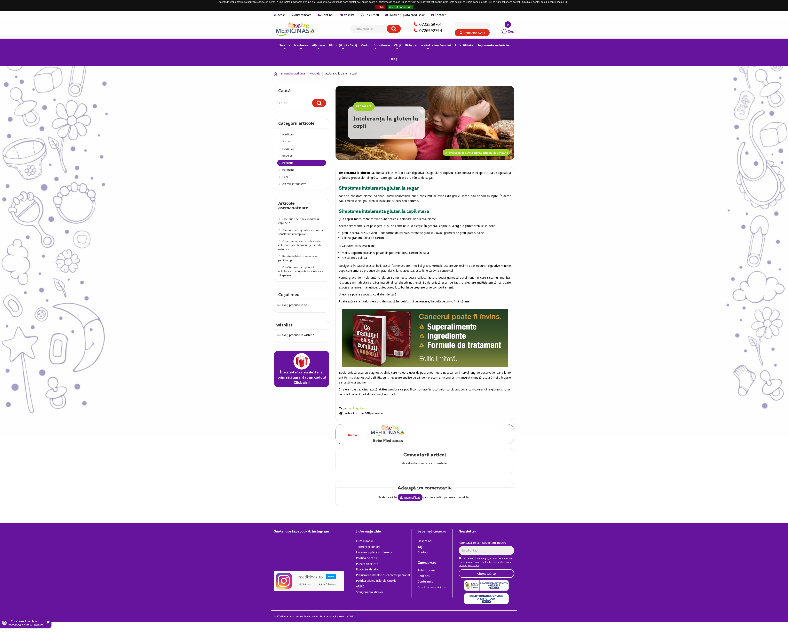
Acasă (281, 15)
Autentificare (302, 15)
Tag (420, 547)
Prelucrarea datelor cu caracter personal (383, 575)
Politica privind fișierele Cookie (376, 581)
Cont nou (327, 15)
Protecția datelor (367, 569)
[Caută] (319, 103)
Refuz (380, 7)
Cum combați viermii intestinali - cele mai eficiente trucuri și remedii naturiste (299, 245)
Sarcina (286, 141)
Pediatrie (315, 73)
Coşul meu (371, 15)
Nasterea (288, 148)
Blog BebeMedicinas (293, 73)
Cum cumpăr (364, 541)
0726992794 (430, 30)
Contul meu (425, 581)
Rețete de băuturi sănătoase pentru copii (298, 258)
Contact (440, 15)
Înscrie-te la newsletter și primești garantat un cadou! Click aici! (302, 377)
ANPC (360, 586)
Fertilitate (288, 134)
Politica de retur (366, 558)
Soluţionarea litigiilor (369, 592)
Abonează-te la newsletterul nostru (482, 543)
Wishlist (348, 15)
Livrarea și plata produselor (406, 15)
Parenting (288, 170)
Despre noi (425, 541)
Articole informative (294, 184)
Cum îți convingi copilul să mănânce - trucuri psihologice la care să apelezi (300, 271)
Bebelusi (287, 155)
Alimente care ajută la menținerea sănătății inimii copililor (301, 232)
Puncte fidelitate (367, 564)
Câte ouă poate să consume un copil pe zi (299, 221)
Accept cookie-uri (400, 7)
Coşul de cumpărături (432, 587)
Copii (285, 177)
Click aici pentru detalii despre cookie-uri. (545, 2)
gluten (360, 408)
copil (351, 408)
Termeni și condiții (368, 547)
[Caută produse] (394, 29)
